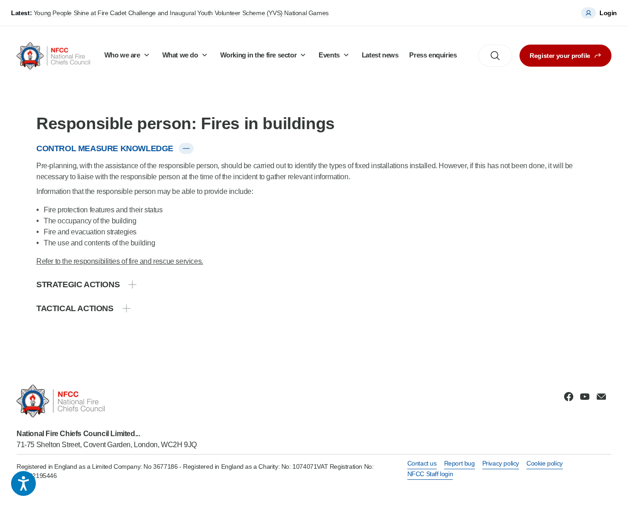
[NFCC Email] (601, 396)
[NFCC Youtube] (584, 396)
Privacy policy (500, 463)
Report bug (459, 463)
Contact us (422, 463)
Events (329, 55)
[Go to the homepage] (53, 55)
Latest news (380, 55)
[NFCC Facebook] (568, 396)
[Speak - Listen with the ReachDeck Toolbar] (23, 483)
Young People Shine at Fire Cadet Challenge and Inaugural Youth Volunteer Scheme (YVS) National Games (181, 13)
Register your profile (560, 55)
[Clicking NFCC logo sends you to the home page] (107, 401)
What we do (180, 55)
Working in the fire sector (258, 55)
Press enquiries (433, 55)
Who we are (122, 55)
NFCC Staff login (430, 474)
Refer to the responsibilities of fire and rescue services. (119, 261)
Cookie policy (544, 463)
